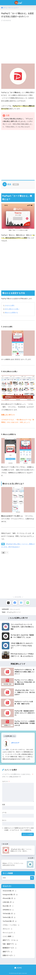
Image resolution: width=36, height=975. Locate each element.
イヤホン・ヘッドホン (11, 925)
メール (4, 812)
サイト (4, 820)
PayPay (10, 612)
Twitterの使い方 (9, 917)
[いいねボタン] (3, 552)
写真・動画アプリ (9, 944)
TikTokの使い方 (9, 913)
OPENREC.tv (8, 910)
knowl (4, 749)
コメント (6, 781)
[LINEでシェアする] (28, 603)
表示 (16, 184)
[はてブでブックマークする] (21, 603)
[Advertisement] (18, 42)
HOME (19, 968)
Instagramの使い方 (10, 894)
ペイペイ (18, 612)
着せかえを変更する (11, 312)
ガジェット (7, 929)
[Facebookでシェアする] (15, 603)
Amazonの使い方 (9, 891)
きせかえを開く (10, 305)
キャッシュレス (15, 609)
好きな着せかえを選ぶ (12, 309)
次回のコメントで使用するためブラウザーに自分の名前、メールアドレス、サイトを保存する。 (19, 829)
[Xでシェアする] (8, 603)
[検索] (32, 878)
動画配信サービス (9, 948)
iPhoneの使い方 (9, 898)
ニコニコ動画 (8, 936)
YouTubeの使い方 (9, 921)
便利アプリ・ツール (10, 940)
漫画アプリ (7, 951)
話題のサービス (9, 955)
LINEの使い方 (8, 902)
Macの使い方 (8, 906)
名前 (3, 804)
